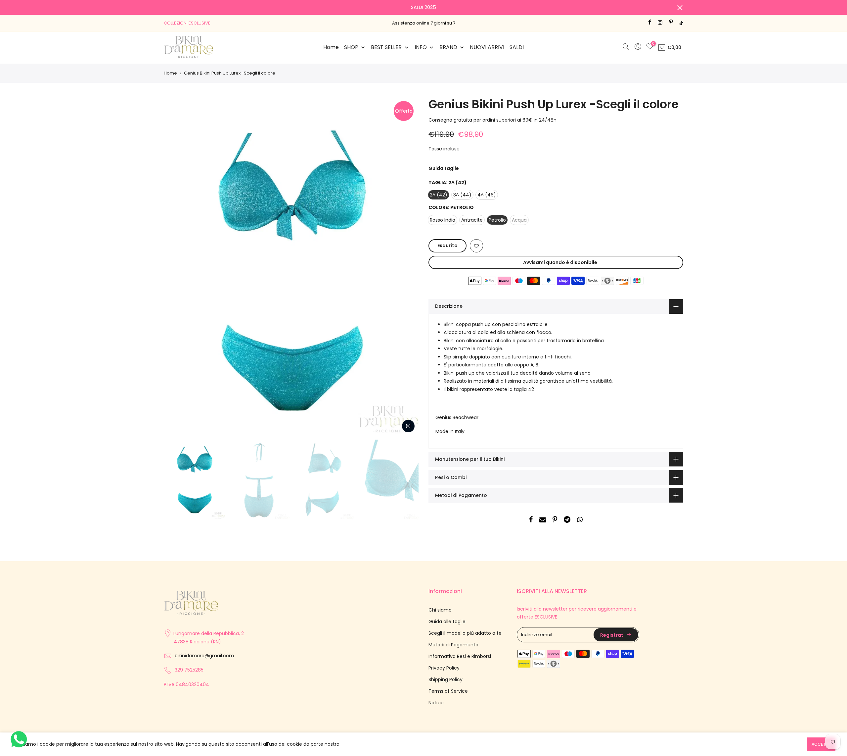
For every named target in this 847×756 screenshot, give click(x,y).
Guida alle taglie (447, 621)
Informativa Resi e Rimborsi (459, 656)
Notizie (436, 702)
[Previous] (175, 266)
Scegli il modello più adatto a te (465, 633)
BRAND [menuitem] (448, 47)
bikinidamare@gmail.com (204, 655)
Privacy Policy (444, 668)
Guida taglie (443, 168)
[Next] (407, 266)
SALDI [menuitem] (517, 47)
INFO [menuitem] (421, 47)
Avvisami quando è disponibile (560, 262)
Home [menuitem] (331, 47)
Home (170, 73)
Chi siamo (440, 610)
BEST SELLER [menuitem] (386, 47)
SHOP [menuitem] (351, 47)
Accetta (821, 744)
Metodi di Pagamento (453, 644)
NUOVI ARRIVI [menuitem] (487, 47)
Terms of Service (448, 691)
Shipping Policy (445, 679)
